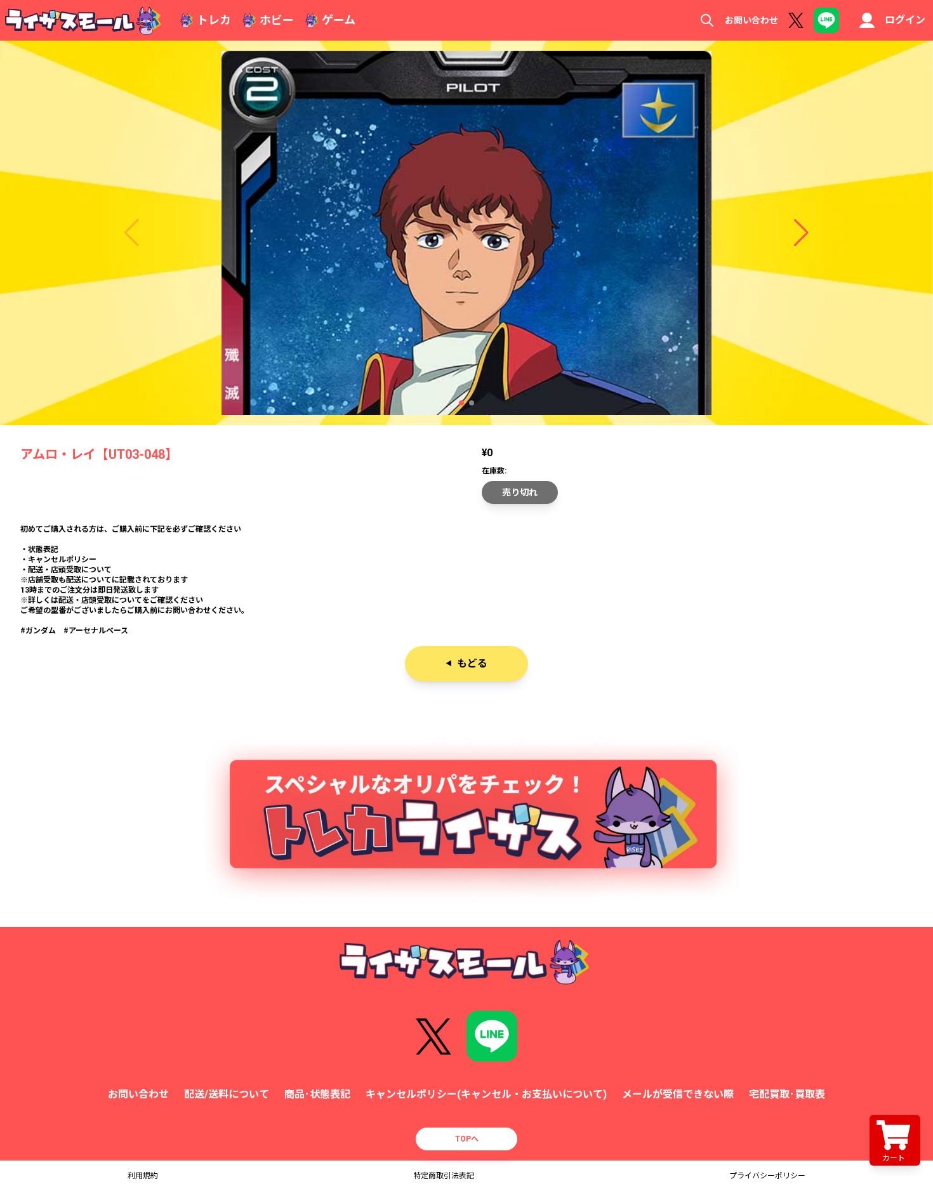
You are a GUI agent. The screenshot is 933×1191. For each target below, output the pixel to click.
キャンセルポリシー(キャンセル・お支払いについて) (486, 1094)
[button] (461, 402)
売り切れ (520, 492)
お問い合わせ (751, 20)
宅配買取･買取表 (787, 1094)
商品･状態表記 (317, 1094)
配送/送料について (226, 1094)
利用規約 (143, 1175)
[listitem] (466, 580)
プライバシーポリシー (767, 1175)
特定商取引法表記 (443, 1175)
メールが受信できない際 (678, 1094)
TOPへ (467, 1139)
